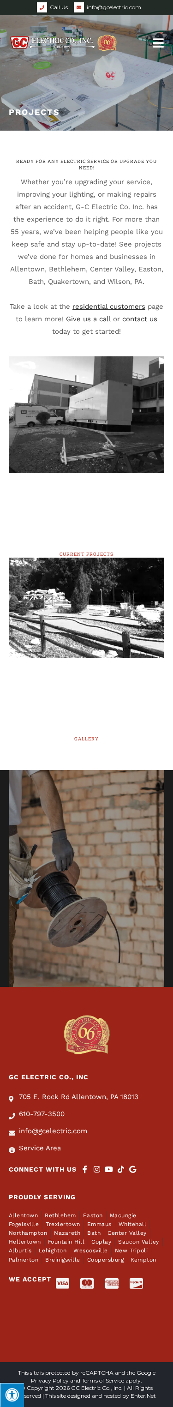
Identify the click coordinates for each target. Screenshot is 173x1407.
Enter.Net (143, 1395)
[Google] (133, 1169)
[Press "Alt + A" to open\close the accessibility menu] (12, 1395)
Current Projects (86, 554)
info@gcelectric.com (114, 7)
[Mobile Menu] (158, 42)
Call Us (59, 7)
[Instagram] (97, 1169)
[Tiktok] (121, 1169)
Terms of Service (103, 1380)
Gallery (86, 739)
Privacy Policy (50, 1380)
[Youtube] (109, 1169)
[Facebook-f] (85, 1169)
